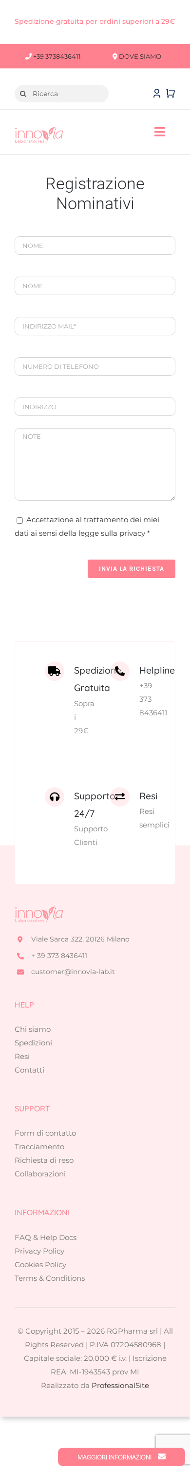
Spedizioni (33, 1042)
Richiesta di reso (44, 1160)
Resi (22, 1056)
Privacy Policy (39, 1251)
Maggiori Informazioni (115, 1457)
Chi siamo (33, 1029)
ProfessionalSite (120, 1385)
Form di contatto (45, 1133)
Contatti (29, 1069)
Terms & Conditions (50, 1278)
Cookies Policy (40, 1264)
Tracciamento (39, 1146)
